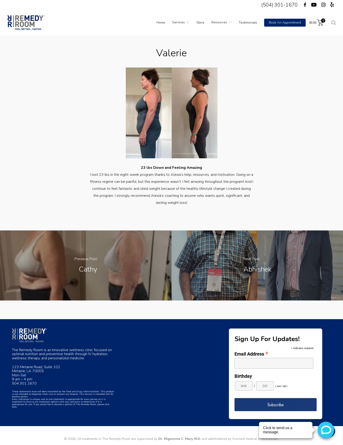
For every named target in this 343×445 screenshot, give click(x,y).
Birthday (243, 376)
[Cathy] (86, 265)
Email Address (251, 353)
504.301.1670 (24, 383)
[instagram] (323, 5)
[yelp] (332, 5)
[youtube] (314, 5)
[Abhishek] (257, 265)
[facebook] (302, 5)
